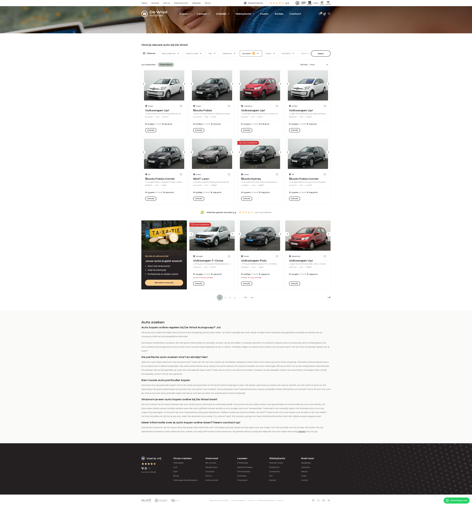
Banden (272, 480)
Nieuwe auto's (211, 467)
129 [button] (251, 297)
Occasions (209, 471)
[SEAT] (309, 3)
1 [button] (219, 297)
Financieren (242, 480)
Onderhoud (274, 467)
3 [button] (229, 297)
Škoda (176, 476)
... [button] (239, 297)
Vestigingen (306, 463)
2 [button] (225, 297)
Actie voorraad (211, 480)
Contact (304, 480)
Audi (175, 467)
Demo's (208, 476)
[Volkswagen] (297, 3)
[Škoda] (315, 3)
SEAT (175, 471)
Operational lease (244, 467)
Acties (303, 476)
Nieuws (304, 471)
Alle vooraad (210, 463)
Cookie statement (238, 500)
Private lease (242, 463)
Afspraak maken (276, 463)
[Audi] (303, 3)
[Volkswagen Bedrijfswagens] (322, 3)
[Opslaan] (181, 106)
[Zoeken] (329, 14)
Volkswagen (178, 463)
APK (271, 476)
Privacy (251, 500)
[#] (313, 500)
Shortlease (241, 476)
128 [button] (245, 297)
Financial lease (243, 471)
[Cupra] (328, 3)
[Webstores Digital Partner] (154, 14)
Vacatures (305, 467)
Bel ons (280, 500)
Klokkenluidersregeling (265, 500)
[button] (323, 297)
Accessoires (274, 471)
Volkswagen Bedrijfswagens (185, 480)
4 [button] (234, 297)
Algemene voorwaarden (219, 500)
